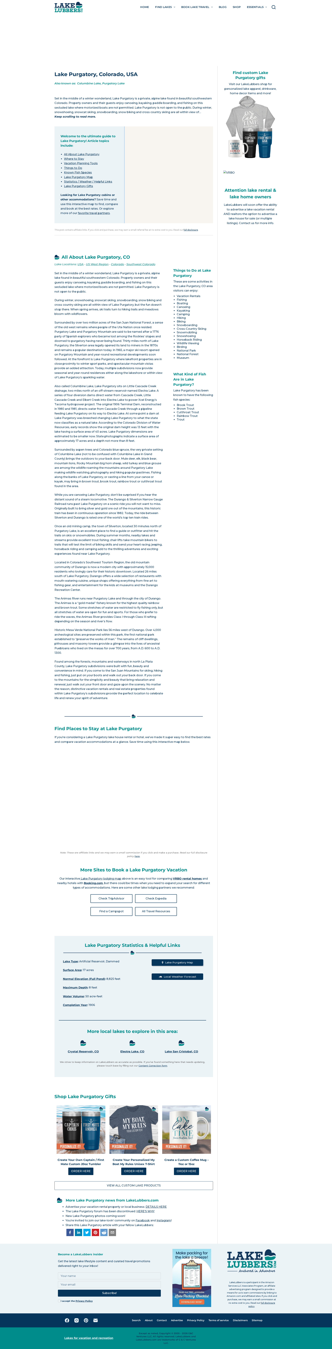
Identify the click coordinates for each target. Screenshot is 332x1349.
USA (80, 264)
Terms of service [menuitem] (219, 1320)
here (137, 856)
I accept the (77, 1301)
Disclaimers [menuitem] (240, 1320)
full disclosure (191, 230)
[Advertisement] (166, 40)
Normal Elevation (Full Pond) (84, 979)
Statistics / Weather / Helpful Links (88, 181)
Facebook (143, 1220)
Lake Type (70, 961)
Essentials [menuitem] (255, 7)
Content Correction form (153, 1065)
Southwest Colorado (140, 264)
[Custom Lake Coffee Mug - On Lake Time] (186, 1129)
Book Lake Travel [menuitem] (195, 7)
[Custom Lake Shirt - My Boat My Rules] (133, 1129)
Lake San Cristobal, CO (181, 1051)
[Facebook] (67, 1320)
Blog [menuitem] (223, 7)
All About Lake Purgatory (81, 154)
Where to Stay (74, 158)
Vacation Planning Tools (81, 163)
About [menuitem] (149, 1320)
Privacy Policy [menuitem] (195, 1320)
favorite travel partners (94, 213)
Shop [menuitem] (237, 7)
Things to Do (73, 168)
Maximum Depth (75, 987)
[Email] (95, 1320)
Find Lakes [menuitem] (163, 7)
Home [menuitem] (144, 7)
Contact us (246, 223)
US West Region (97, 264)
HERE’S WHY (145, 1211)
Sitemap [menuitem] (257, 1320)
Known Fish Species (78, 172)
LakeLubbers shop (254, 84)
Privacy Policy (84, 1301)
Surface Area (72, 970)
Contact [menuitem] (162, 1320)
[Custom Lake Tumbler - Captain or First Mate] (81, 1129)
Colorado (117, 264)
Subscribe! (109, 1293)
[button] (70, 1232)
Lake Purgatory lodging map (100, 878)
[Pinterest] (86, 1320)
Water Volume (73, 996)
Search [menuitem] (136, 1320)
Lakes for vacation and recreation (88, 1338)
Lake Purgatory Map (78, 177)
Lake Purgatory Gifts (78, 186)
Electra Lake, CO (132, 1051)
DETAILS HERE (156, 1206)
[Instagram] (76, 1320)
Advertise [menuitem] (177, 1320)
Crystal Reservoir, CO (83, 1051)
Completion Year (75, 1005)
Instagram (163, 1220)
